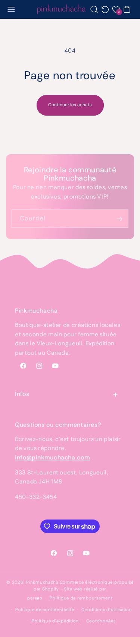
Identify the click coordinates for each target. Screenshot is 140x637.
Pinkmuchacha (42, 582)
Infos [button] (22, 394)
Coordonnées (101, 621)
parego (34, 598)
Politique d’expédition (55, 621)
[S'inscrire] (119, 218)
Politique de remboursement (81, 598)
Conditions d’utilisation (106, 610)
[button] (11, 9)
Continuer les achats (70, 105)
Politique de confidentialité (44, 610)
